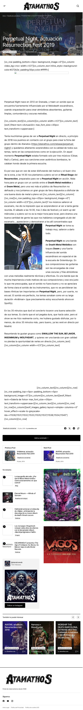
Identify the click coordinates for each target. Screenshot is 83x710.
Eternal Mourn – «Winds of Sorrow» (25, 494)
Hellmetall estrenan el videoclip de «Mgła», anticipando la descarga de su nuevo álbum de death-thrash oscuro (27, 512)
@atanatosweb (16, 562)
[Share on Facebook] (65, 428)
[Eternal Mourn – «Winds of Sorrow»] (8, 497)
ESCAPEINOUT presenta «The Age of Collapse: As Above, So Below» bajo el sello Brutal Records (27, 546)
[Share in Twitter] (69, 428)
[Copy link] (78, 428)
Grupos (17, 535)
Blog (16, 485)
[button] (4, 6)
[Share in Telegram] (74, 428)
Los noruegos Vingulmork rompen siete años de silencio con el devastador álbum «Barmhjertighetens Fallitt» (26, 529)
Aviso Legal (6, 707)
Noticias (17, 518)
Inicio (4, 15)
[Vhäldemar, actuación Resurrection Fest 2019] (22, 454)
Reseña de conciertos (13, 15)
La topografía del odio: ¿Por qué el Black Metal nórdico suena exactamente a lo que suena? (26, 479)
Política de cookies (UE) (32, 707)
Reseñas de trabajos (21, 498)
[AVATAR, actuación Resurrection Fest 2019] (61, 454)
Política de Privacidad (17, 707)
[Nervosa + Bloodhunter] (41, 637)
